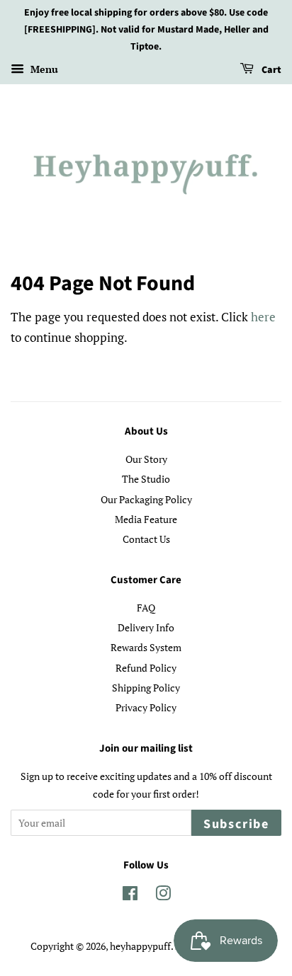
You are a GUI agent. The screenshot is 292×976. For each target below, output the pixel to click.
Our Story (146, 459)
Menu (43, 69)
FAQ (146, 607)
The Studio (146, 479)
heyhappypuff (140, 946)
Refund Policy (146, 667)
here (263, 317)
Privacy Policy (146, 707)
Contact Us (146, 539)
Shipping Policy (146, 687)
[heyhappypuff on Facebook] (130, 895)
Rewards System (146, 647)
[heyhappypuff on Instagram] (163, 895)
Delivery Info (146, 627)
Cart (270, 71)
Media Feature (146, 519)
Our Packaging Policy (146, 499)
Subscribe (236, 824)
